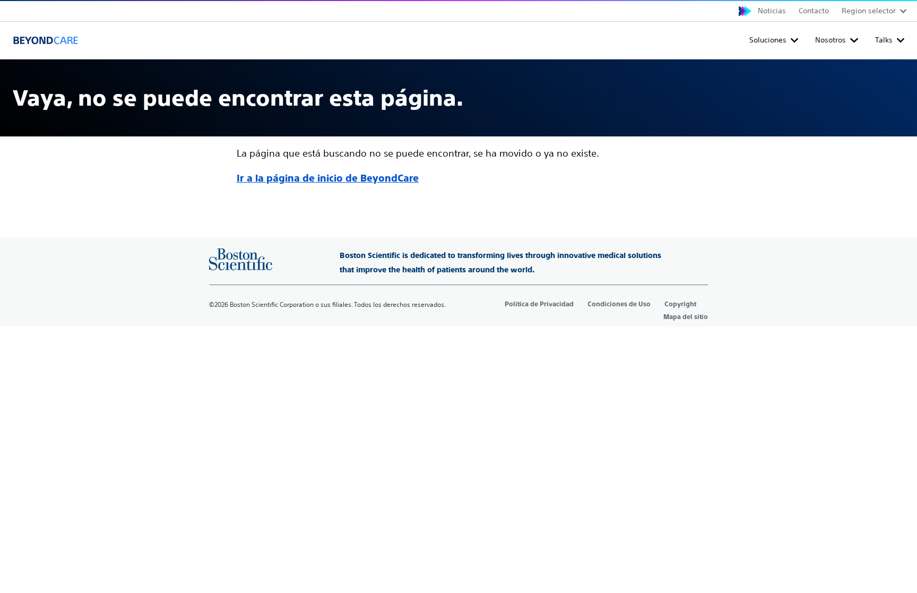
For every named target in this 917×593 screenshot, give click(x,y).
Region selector (869, 10)
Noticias (772, 10)
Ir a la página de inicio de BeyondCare (328, 178)
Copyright (680, 304)
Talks (884, 40)
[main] (458, 123)
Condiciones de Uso (619, 304)
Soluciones (767, 40)
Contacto (814, 10)
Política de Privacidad (539, 304)
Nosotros (830, 40)
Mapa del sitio (685, 317)
